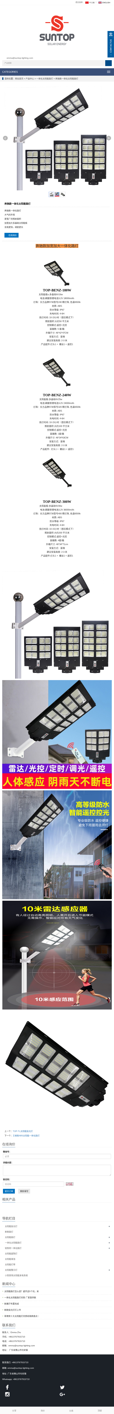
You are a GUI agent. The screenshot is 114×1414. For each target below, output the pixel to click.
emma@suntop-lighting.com (20, 58)
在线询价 (12, 235)
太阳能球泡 (10, 1259)
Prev (5, 138)
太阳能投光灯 (11, 1226)
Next (108, 138)
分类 (71, 1411)
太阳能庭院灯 (11, 1253)
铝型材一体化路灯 (13, 1248)
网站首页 (19, 78)
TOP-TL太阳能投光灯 (23, 1131)
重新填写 (24, 1191)
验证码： (7, 1179)
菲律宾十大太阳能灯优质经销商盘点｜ (22, 1316)
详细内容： (8, 1162)
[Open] (110, 44)
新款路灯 (9, 1232)
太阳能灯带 (10, 1264)
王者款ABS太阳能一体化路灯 (26, 1135)
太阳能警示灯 (11, 1270)
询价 (43, 1410)
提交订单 (9, 1191)
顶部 (100, 1410)
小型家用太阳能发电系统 (16, 1275)
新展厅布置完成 (11, 1304)
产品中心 (30, 78)
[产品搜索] (108, 63)
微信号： (7, 1151)
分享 (14, 1410)
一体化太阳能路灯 (45, 78)
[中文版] (90, 2)
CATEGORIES (10, 72)
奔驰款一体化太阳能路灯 (66, 78)
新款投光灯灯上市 (12, 1310)
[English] (104, 2)
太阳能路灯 (10, 1237)
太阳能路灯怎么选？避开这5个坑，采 (21, 1291)
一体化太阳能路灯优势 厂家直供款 (20, 1297)
